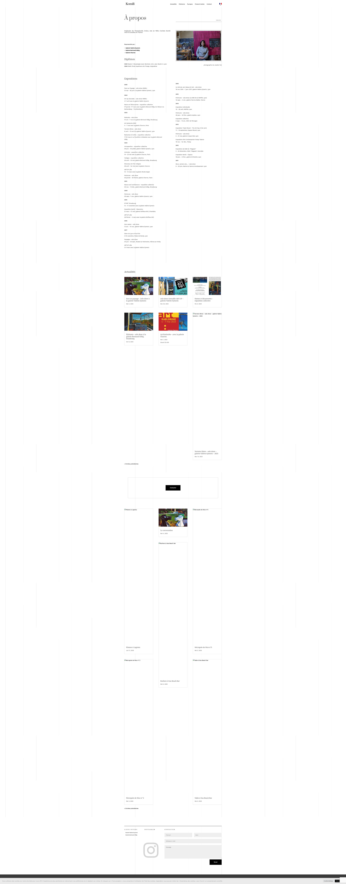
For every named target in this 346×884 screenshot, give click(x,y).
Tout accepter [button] (339, 881)
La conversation (166, 530)
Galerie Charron (130, 52)
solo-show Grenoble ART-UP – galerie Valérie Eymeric (171, 300)
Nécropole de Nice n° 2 (135, 798)
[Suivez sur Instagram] (144, 843)
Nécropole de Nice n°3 (203, 647)
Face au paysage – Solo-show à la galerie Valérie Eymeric (138, 300)
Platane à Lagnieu (133, 647)
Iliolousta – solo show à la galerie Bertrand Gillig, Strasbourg (136, 336)
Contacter (173, 487)
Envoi (215, 862)
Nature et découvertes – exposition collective (204, 300)
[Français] (218, 5)
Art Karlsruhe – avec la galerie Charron (172, 335)
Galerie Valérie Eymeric (133, 48)
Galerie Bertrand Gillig (133, 50)
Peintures (182, 4)
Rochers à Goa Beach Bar (170, 681)
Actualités (173, 4)
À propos (190, 4)
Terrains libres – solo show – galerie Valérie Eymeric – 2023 (206, 452)
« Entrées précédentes (131, 464)
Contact (209, 4)
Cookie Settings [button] (328, 881)
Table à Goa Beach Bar (203, 798)
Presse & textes (199, 4)
